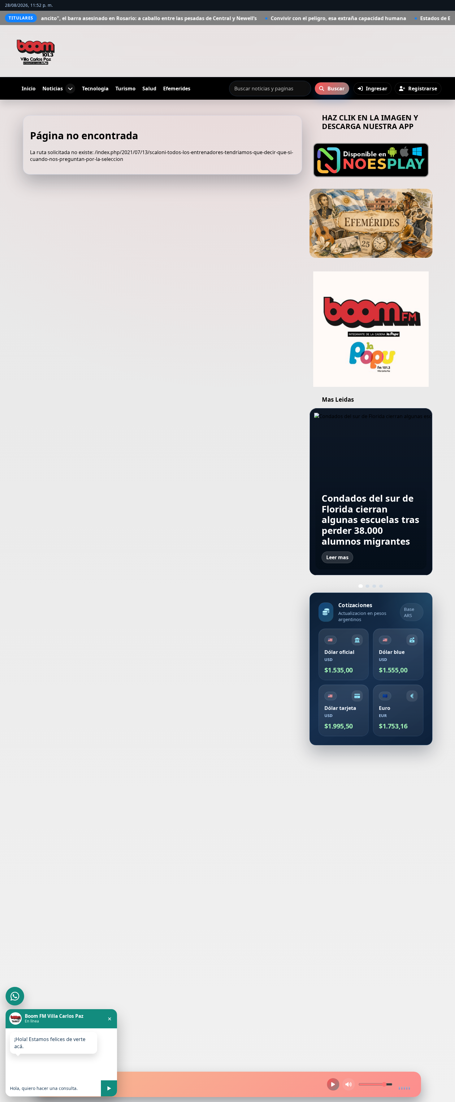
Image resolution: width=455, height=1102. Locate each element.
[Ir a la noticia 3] (374, 586)
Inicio (29, 88)
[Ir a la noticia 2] (367, 586)
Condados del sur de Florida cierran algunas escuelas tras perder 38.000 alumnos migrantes (370, 519)
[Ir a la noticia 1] (360, 586)
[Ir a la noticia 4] (381, 586)
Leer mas (337, 557)
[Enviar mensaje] (109, 1088)
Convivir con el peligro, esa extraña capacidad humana (293, 18)
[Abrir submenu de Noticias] (70, 88)
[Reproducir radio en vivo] (333, 1084)
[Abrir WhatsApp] (15, 996)
